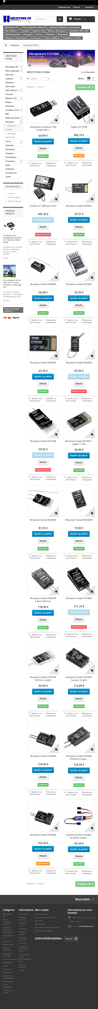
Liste (93, 80)
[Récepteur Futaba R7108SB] (79, 579)
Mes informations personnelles (47, 927)
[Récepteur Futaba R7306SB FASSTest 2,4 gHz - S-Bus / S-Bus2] (79, 737)
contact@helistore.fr (85, 926)
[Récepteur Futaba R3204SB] (43, 501)
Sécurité (22, 943)
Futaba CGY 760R (79, 127)
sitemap (22, 970)
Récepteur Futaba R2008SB (43, 284)
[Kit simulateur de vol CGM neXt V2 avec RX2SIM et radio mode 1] (9, 271)
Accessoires (10, 161)
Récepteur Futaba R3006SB (43, 362)
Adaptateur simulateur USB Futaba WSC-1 (43, 128)
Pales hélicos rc (11, 90)
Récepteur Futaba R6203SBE (79, 520)
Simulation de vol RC (11, 175)
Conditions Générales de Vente (24, 949)
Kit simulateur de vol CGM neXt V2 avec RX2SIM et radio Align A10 (12, 283)
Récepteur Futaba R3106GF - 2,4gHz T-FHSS (79, 442)
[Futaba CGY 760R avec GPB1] (43, 186)
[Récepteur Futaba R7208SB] (43, 737)
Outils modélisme (9, 167)
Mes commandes (41, 914)
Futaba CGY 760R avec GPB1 (43, 206)
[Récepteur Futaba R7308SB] (43, 815)
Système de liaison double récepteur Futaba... (78, 836)
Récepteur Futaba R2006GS (79, 206)
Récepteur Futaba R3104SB (43, 441)
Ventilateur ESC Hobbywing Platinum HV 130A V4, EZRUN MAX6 (12, 238)
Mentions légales (13, 197)
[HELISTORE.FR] (17, 19)
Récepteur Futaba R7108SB (79, 598)
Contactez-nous (64, 7)
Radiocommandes (12, 118)
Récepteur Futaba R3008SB (79, 362)
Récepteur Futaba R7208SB (43, 756)
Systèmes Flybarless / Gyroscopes (10, 82)
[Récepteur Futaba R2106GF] (79, 265)
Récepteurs (9, 122)
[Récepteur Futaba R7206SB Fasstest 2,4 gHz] (79, 658)
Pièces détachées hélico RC (12, 73)
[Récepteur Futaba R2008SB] (43, 265)
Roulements (10, 149)
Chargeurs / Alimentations (10, 155)
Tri (28, 79)
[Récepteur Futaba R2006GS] (79, 186)
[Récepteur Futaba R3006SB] (43, 343)
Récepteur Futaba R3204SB (43, 520)
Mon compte (42, 910)
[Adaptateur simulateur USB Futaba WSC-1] (43, 108)
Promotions (23, 914)
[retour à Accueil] (5, 45)
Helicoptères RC (11, 67)
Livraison (10, 193)
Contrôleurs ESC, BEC (12, 112)
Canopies (9, 94)
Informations (12, 186)
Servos (8, 141)
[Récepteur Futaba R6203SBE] (79, 501)
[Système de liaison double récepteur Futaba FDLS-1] (79, 815)
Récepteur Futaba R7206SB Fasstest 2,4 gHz (79, 678)
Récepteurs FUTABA (10, 128)
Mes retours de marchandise (46, 917)
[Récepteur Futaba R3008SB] (79, 343)
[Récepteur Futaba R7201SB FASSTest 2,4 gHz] (43, 658)
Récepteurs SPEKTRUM (10, 135)
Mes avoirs (39, 921)
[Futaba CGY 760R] (79, 108)
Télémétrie (9, 145)
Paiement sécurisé (14, 201)
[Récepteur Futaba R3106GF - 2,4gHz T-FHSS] (79, 422)
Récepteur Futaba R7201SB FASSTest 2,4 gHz (43, 678)
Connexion (89, 7)
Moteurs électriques (9, 104)
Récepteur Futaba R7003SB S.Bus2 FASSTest (43, 599)
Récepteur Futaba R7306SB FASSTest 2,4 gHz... (79, 757)
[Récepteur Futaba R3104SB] (43, 422)
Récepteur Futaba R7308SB (43, 835)
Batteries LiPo (11, 98)
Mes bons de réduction (44, 931)
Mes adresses (40, 924)
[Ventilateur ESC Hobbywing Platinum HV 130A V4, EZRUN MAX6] (9, 226)
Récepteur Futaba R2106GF (79, 284)
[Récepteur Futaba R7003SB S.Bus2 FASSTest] (43, 579)
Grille (88, 80)
